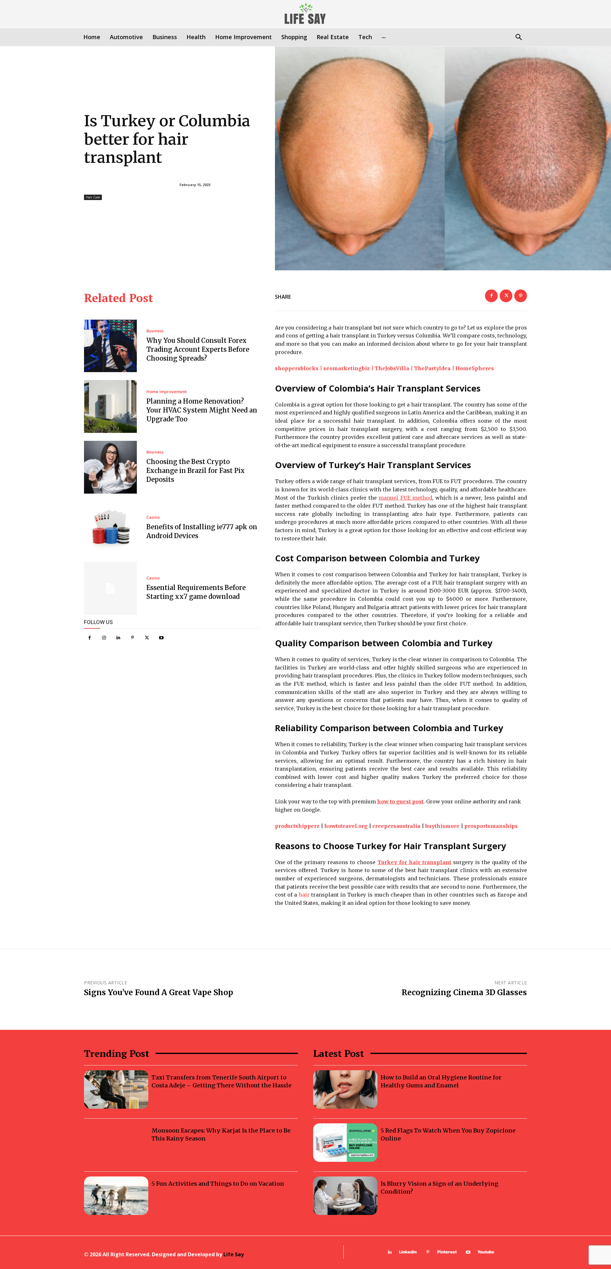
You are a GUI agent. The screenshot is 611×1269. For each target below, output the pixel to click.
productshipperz (297, 826)
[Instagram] (103, 637)
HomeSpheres (474, 368)
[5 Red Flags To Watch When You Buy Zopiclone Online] (345, 1142)
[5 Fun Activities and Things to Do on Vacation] (116, 1195)
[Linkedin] (118, 637)
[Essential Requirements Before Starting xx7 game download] (110, 588)
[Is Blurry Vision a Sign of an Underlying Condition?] (345, 1195)
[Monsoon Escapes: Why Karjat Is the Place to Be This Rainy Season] (116, 1142)
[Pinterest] (132, 637)
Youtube (485, 1251)
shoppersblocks (297, 368)
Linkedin (408, 1251)
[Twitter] (146, 637)
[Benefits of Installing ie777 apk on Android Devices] (110, 528)
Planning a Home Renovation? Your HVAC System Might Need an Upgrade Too (201, 410)
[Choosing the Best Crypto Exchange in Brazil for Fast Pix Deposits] (110, 467)
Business (155, 331)
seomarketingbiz (346, 368)
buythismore (442, 826)
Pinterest (447, 1251)
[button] (518, 37)
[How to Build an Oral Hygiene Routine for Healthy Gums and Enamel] (345, 1089)
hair (304, 894)
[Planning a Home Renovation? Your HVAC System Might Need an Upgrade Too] (110, 406)
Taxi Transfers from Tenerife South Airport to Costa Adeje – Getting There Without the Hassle (221, 1081)
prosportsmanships (491, 826)
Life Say (233, 1254)
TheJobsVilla (392, 368)
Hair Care (93, 197)
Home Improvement (166, 392)
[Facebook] (89, 637)
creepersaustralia (396, 826)
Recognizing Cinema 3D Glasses (464, 992)
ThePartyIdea (432, 368)
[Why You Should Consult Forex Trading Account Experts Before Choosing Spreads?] (110, 346)
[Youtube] (161, 637)
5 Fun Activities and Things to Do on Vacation (217, 1183)
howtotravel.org (346, 826)
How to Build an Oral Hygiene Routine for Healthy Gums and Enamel (441, 1081)
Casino (153, 517)
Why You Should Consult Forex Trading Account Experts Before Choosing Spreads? (197, 349)
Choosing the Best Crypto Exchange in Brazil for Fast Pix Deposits (195, 470)
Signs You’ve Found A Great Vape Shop (158, 992)
